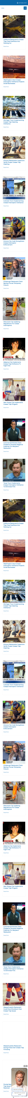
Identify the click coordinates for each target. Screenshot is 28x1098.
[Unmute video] (19, 1080)
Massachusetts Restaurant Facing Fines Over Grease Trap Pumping (13, 1049)
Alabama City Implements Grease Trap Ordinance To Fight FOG (12, 364)
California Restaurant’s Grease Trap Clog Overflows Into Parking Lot (13, 41)
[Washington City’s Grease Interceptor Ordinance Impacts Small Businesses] (14, 67)
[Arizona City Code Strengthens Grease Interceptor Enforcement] (14, 228)
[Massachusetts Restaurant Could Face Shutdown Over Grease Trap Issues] (14, 994)
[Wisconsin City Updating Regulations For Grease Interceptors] (14, 309)
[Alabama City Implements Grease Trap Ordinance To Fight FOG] (14, 349)
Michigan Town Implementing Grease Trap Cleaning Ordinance (13, 122)
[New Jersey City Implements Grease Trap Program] (14, 389)
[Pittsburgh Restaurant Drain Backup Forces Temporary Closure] (14, 268)
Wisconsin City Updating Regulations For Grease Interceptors (11, 323)
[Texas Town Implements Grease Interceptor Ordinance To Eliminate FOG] (14, 470)
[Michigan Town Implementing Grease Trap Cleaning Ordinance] (14, 107)
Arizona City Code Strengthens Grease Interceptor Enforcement (13, 243)
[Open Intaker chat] (13, 1097)
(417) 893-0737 (22, 3)
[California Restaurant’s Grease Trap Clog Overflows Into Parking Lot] (14, 26)
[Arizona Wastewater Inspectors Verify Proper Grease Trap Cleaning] (14, 147)
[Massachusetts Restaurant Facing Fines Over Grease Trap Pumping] (14, 1034)
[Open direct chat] (24, 1066)
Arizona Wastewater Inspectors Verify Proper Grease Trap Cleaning (13, 162)
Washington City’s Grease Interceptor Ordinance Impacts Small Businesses (13, 81)
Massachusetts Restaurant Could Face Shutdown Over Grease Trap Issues (12, 1009)
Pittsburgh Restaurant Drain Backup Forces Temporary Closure (13, 283)
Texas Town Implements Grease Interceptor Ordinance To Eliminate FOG (13, 485)
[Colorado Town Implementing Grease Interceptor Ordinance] (14, 188)
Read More (6, 46)
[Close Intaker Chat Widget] (27, 1066)
